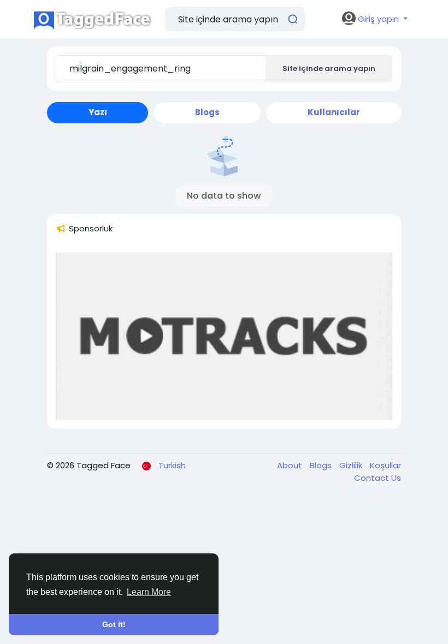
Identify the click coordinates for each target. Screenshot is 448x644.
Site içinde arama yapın (328, 68)
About (290, 465)
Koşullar (385, 465)
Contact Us (377, 478)
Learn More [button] (149, 592)
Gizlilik (351, 465)
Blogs (322, 465)
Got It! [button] (114, 624)
